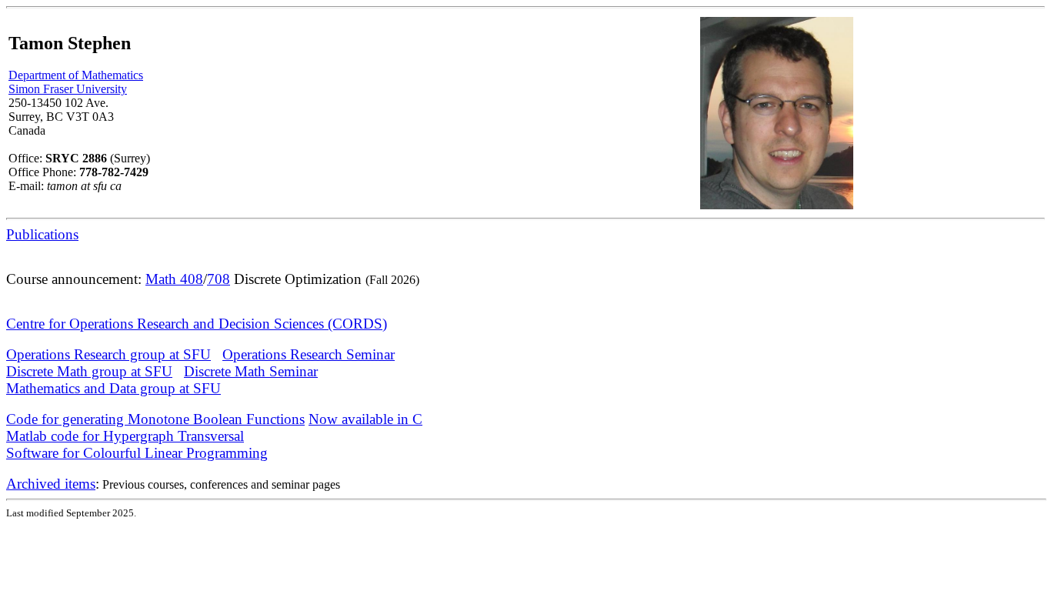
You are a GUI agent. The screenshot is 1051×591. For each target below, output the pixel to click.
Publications (42, 234)
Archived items (50, 484)
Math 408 (174, 279)
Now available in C (365, 419)
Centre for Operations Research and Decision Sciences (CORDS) (196, 324)
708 (218, 279)
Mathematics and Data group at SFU (113, 388)
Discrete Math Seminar (251, 371)
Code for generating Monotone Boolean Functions (155, 419)
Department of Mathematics (75, 75)
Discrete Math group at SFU (89, 371)
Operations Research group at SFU (108, 354)
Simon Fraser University (67, 88)
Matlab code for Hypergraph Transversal (125, 436)
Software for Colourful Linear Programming (137, 453)
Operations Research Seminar (308, 354)
